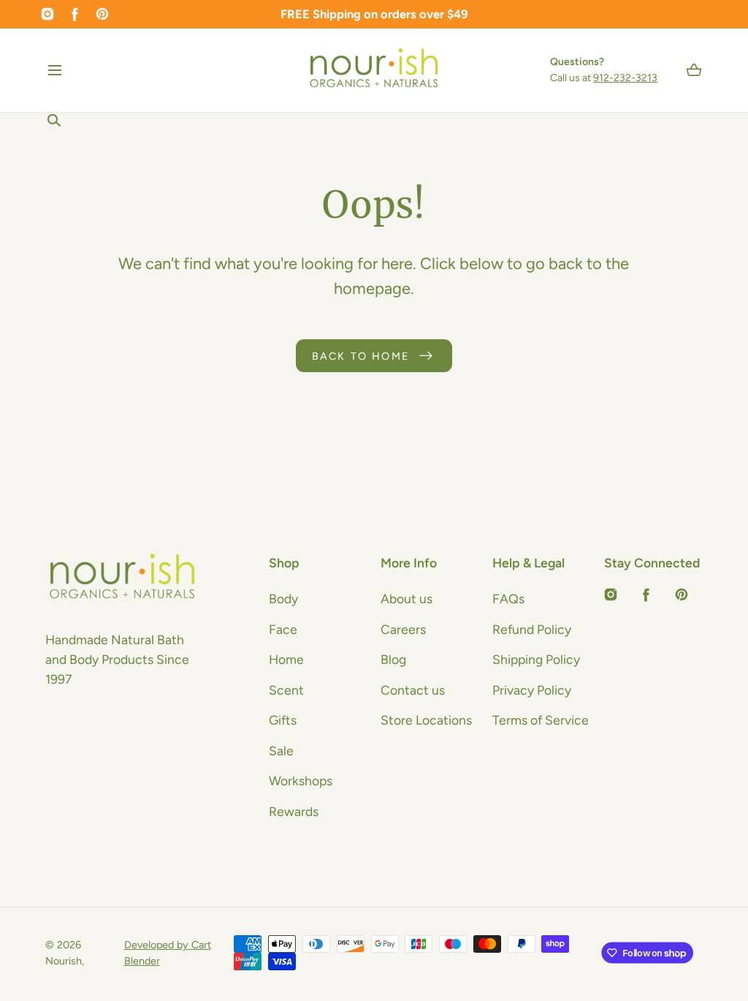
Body (283, 598)
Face (283, 629)
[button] (55, 70)
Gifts (283, 720)
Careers (403, 629)
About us (406, 598)
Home (286, 659)
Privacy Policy (531, 690)
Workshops (300, 780)
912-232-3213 (625, 78)
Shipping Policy (536, 659)
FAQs (508, 598)
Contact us (413, 690)
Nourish (63, 960)
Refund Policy (531, 629)
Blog (393, 659)
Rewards (293, 811)
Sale (281, 750)
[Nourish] (374, 70)
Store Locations (426, 720)
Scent (286, 690)
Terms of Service (540, 720)
